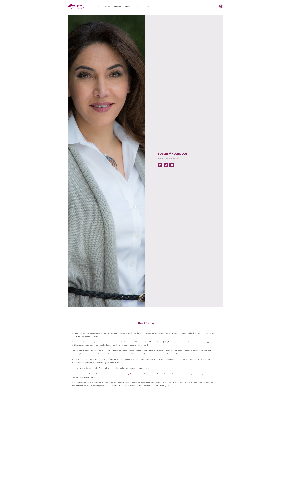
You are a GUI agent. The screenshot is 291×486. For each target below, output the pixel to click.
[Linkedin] (160, 165)
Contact (146, 7)
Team (107, 7)
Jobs (136, 7)
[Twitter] (166, 165)
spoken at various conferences (139, 374)
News (127, 7)
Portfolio (117, 7)
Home (98, 7)
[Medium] (171, 165)
